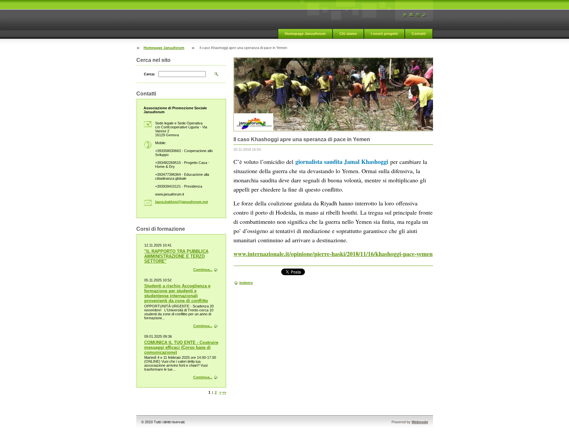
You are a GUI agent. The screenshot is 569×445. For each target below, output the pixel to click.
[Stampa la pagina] (418, 15)
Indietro (246, 283)
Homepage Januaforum (305, 34)
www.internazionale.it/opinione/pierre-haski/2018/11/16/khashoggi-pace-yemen (333, 253)
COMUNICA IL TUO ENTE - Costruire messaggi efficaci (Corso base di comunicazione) (181, 347)
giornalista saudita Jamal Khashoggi (341, 161)
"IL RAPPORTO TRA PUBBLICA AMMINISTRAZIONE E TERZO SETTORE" (176, 256)
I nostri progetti (384, 34)
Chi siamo (348, 34)
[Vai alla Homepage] (405, 15)
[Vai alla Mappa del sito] (411, 15)
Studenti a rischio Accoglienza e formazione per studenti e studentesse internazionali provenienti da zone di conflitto (177, 293)
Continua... (202, 270)
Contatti (419, 34)
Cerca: (149, 74)
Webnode (420, 422)
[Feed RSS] (424, 15)
